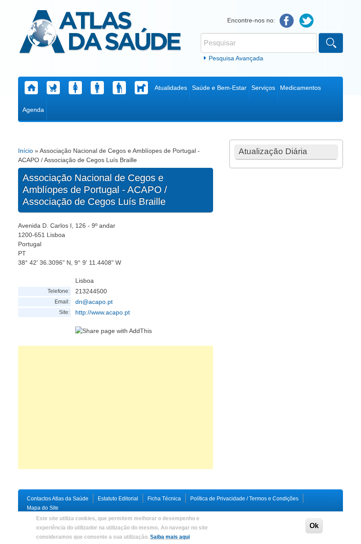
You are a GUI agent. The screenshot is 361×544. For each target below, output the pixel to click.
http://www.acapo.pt (102, 312)
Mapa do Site (43, 508)
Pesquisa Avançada (236, 58)
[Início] (100, 33)
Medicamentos (300, 87)
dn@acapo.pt (94, 301)
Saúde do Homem (97, 88)
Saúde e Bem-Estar (219, 87)
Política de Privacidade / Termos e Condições (244, 499)
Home (31, 88)
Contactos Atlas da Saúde (57, 499)
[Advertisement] (115, 407)
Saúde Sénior (119, 88)
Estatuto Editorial (118, 499)
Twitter (306, 21)
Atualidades (171, 87)
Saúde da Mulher (75, 88)
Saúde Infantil (53, 88)
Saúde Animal (141, 88)
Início (25, 150)
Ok (314, 525)
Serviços (263, 87)
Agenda (33, 109)
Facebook (287, 21)
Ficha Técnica (164, 499)
